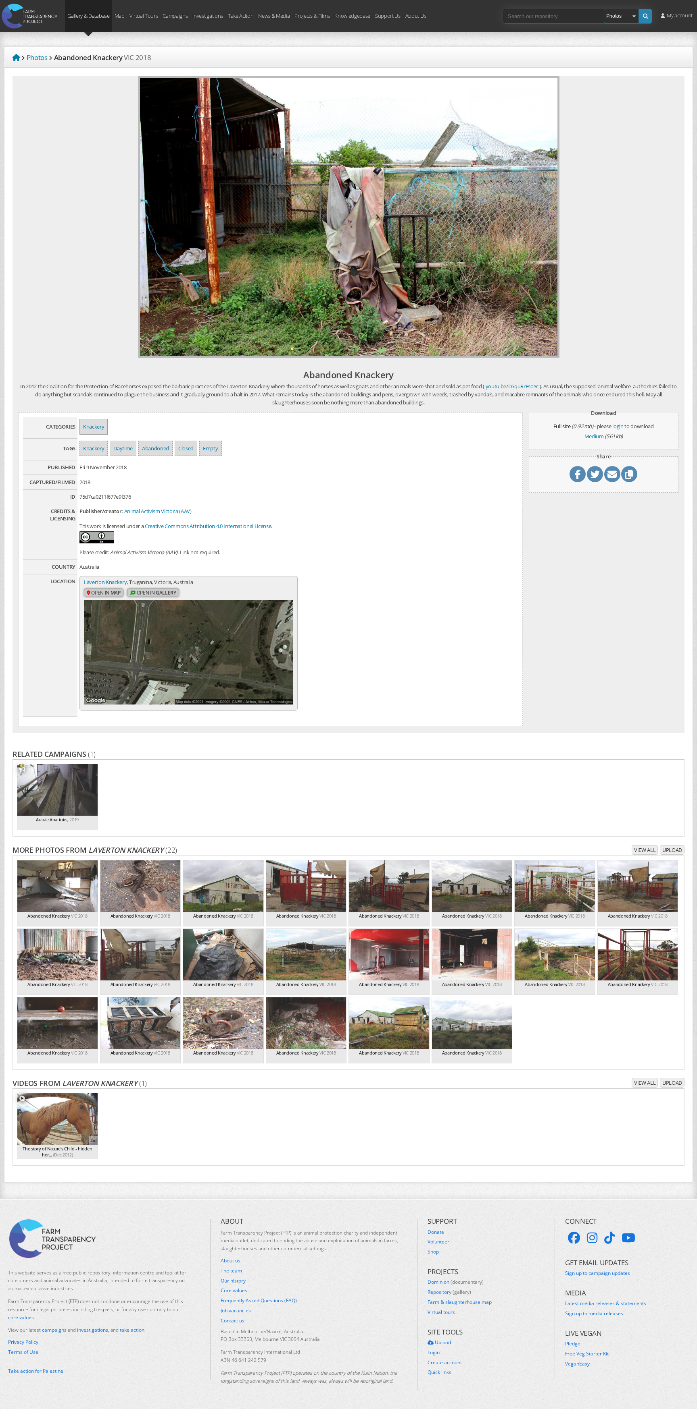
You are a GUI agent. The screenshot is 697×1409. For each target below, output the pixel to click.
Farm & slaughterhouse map (460, 1302)
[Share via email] (612, 474)
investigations (92, 1329)
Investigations (207, 15)
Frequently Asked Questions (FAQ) (259, 1300)
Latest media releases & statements (605, 1303)
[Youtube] (628, 1238)
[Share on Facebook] (578, 474)
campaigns (54, 1329)
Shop (433, 1252)
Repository (449, 1292)
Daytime (123, 448)
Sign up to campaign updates (597, 1273)
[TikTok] (609, 1238)
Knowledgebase (352, 15)
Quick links (439, 1372)
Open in (105, 592)
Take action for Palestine (35, 1371)
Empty (210, 448)
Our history (233, 1281)
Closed (186, 448)
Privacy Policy (23, 1342)
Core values (234, 1290)
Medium (594, 436)
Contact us (232, 1321)
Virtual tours (441, 1312)
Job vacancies (236, 1310)
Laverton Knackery (105, 582)
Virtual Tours (143, 15)
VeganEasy (577, 1364)
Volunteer (438, 1242)
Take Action (240, 15)
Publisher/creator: (101, 511)
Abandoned (155, 448)
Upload (672, 850)
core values (21, 1317)
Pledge (572, 1344)
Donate (436, 1232)
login (617, 426)
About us (230, 1261)
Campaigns (175, 15)
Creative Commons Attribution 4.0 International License (208, 526)
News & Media (274, 15)
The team (231, 1271)
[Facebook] (574, 1238)
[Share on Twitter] (595, 474)
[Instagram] (592, 1238)
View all (644, 850)
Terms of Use (23, 1352)
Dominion (456, 1282)
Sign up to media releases (594, 1313)
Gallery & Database (88, 15)
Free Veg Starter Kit (587, 1354)
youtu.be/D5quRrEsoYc (512, 386)
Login (434, 1352)
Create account (445, 1362)
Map (120, 15)
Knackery (93, 426)
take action (132, 1329)
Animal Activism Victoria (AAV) (158, 511)
